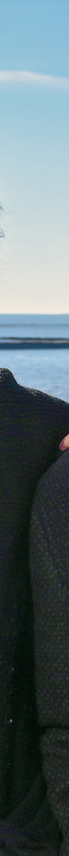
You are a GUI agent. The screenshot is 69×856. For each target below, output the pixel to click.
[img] (34, 428)
